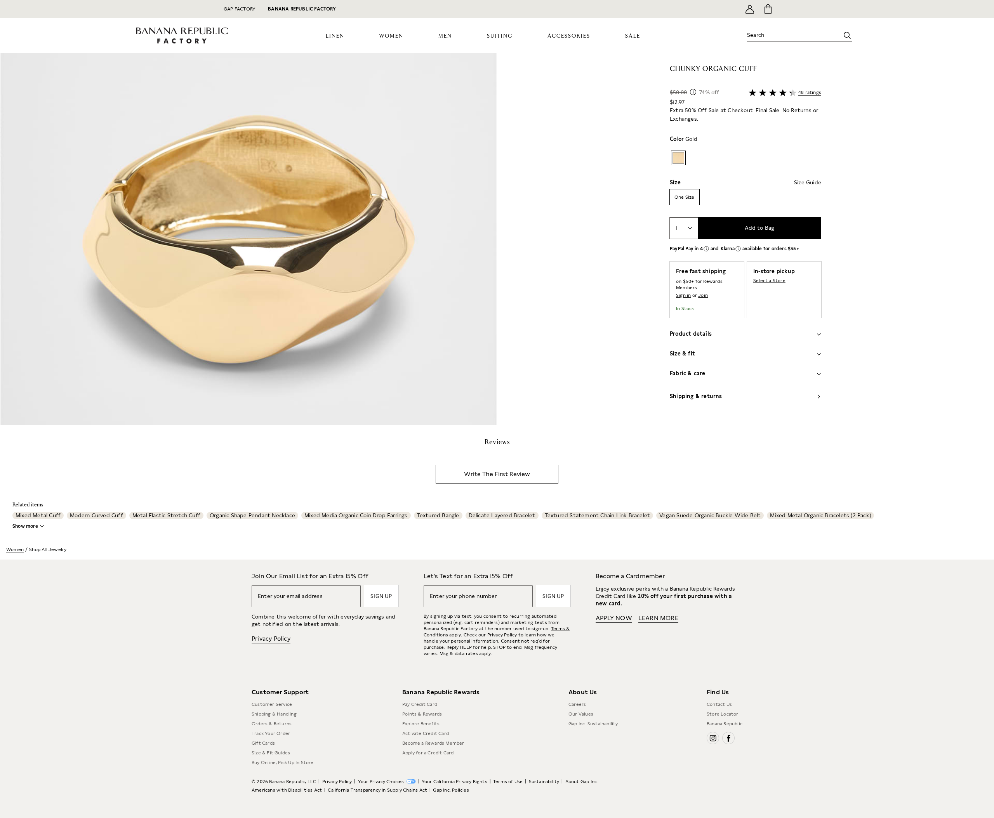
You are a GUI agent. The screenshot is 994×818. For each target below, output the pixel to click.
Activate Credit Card (425, 733)
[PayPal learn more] (706, 249)
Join (703, 295)
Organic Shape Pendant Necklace (252, 515)
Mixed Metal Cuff (38, 515)
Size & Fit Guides (271, 753)
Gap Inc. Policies (451, 790)
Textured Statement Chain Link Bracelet (597, 515)
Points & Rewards (422, 714)
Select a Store (769, 280)
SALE (632, 36)
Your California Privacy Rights (454, 781)
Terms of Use (508, 781)
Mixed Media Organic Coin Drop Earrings (356, 515)
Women (15, 549)
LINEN (335, 36)
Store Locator (723, 714)
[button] (248, 239)
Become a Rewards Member (433, 743)
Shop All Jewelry (47, 549)
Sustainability (544, 781)
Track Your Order (271, 733)
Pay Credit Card (419, 704)
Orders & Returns (272, 723)
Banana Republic (724, 723)
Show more (25, 526)
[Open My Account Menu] (750, 9)
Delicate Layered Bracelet (502, 515)
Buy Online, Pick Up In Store (283, 762)
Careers (577, 704)
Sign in (683, 295)
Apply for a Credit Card (428, 753)
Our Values (580, 714)
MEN (445, 36)
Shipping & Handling (274, 714)
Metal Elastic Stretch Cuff (166, 515)
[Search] (847, 35)
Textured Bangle (438, 515)
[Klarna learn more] (738, 249)
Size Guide (807, 182)
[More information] (693, 92)
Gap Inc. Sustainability (593, 723)
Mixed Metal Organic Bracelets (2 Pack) (820, 515)
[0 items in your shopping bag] (767, 9)
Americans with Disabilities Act (287, 790)
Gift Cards (263, 743)
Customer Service (272, 704)
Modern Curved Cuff (96, 515)
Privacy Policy (271, 638)
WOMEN (391, 36)
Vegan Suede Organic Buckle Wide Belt (710, 515)
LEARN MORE (658, 618)
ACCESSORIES (568, 36)
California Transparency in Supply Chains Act (377, 790)
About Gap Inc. (581, 781)
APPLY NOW (614, 618)
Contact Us (719, 704)
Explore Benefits (421, 723)
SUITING (500, 36)
